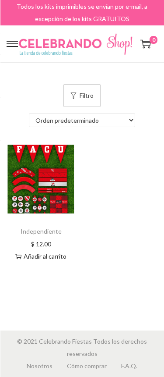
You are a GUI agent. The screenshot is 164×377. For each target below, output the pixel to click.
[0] (145, 44)
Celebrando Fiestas (65, 341)
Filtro (87, 95)
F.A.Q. (129, 366)
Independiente (41, 231)
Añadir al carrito (45, 256)
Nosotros (39, 366)
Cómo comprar (87, 366)
